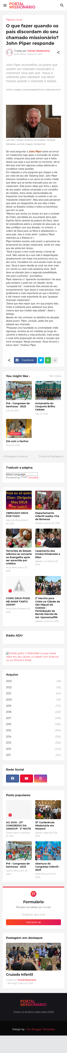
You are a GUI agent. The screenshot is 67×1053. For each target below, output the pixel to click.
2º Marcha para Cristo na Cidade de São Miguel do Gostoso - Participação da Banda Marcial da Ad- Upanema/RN (47, 608)
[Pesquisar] (62, 5)
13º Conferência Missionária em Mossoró (44, 825)
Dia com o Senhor (17, 441)
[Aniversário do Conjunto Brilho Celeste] (48, 390)
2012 (33, 748)
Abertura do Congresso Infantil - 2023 (47, 866)
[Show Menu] (4, 5)
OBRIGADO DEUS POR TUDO (17, 514)
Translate (32, 477)
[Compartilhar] (58, 52)
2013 (33, 742)
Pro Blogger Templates (41, 1029)
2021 (33, 693)
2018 (33, 711)
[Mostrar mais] (55, 360)
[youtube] (26, 778)
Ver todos (55, 376)
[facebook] (12, 778)
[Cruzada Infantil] (33, 956)
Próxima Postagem (50, 456)
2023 (33, 681)
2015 (33, 730)
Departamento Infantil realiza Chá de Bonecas (47, 516)
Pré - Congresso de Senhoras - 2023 (18, 405)
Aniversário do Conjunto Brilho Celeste (45, 406)
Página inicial (14, 20)
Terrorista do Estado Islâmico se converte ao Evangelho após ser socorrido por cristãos (19, 557)
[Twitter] (41, 360)
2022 (33, 687)
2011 (33, 755)
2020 (33, 699)
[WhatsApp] (48, 360)
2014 (33, 736)
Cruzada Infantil (19, 975)
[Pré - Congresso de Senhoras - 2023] (19, 390)
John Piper (35, 151)
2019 (33, 705)
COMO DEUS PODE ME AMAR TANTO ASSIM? (18, 601)
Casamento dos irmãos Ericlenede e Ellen (47, 554)
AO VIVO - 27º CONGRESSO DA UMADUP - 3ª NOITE (18, 825)
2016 (33, 724)
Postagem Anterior (16, 456)
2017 (33, 718)
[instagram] (40, 778)
